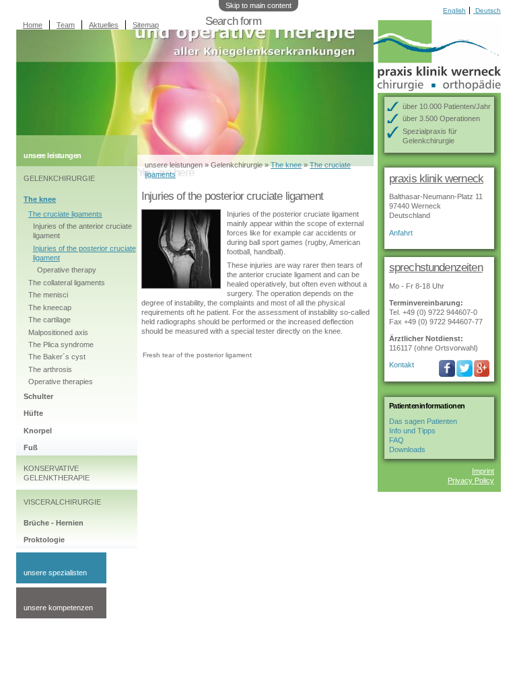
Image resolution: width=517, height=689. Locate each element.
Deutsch (487, 10)
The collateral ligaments (66, 283)
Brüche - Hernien (53, 523)
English (454, 10)
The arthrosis (50, 369)
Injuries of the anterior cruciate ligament (82, 231)
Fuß (31, 447)
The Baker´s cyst (56, 357)
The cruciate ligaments (65, 214)
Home (32, 25)
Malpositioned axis (58, 332)
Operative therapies (60, 381)
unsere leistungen (174, 165)
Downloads (407, 449)
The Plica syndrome (61, 344)
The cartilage (49, 320)
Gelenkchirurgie (59, 178)
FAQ (396, 440)
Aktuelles (103, 25)
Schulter (38, 396)
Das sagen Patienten (423, 421)
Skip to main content (258, 5)
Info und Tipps (412, 431)
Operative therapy (66, 270)
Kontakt (401, 365)
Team (66, 25)
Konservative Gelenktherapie (57, 473)
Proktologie (44, 540)
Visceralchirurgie (62, 502)
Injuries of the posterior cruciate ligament (84, 253)
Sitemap (146, 25)
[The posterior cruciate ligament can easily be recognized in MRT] (181, 284)
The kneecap (49, 307)
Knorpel (38, 431)
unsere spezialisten (55, 573)
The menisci (48, 295)
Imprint (483, 471)
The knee (40, 199)
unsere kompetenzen (58, 608)
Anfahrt (401, 233)
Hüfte (33, 413)
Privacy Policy (471, 480)
